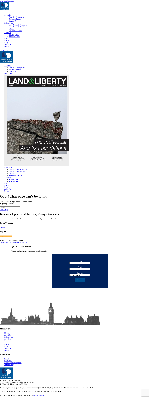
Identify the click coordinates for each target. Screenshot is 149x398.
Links (6, 39)
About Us (7, 15)
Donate (6, 46)
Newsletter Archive (15, 31)
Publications (8, 23)
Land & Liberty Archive (17, 27)
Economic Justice (15, 19)
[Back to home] (4, 9)
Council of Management (17, 17)
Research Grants (14, 37)
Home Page (4, 210)
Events (6, 41)
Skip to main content (7, 1)
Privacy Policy (9, 365)
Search (6, 359)
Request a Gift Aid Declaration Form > (13, 242)
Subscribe (7, 44)
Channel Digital (38, 395)
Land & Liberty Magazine (18, 25)
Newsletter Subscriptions (12, 363)
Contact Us (12, 21)
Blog (6, 42)
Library (11, 29)
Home (6, 333)
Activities (7, 33)
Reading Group (14, 35)
